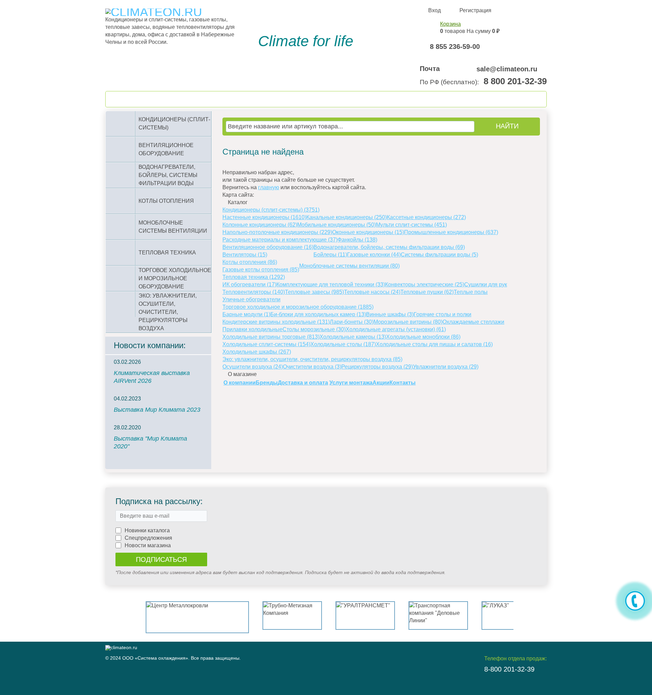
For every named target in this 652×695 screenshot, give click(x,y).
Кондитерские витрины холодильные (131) (276, 322)
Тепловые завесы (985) (314, 292)
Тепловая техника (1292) (253, 277)
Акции (381, 383)
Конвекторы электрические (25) (424, 284)
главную (268, 187)
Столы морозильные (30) (314, 329)
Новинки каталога (147, 530)
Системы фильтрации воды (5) (439, 254)
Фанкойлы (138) (357, 240)
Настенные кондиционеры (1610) (264, 217)
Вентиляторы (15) (244, 254)
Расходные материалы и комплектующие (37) (280, 240)
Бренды (267, 383)
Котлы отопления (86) (249, 262)
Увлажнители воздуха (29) (445, 367)
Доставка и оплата (303, 383)
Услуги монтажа (351, 383)
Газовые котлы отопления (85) (260, 269)
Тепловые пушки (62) (427, 292)
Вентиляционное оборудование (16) (267, 247)
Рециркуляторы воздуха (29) (377, 367)
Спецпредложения (148, 538)
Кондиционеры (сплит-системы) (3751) (271, 210)
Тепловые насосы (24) (372, 292)
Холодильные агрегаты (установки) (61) (396, 329)
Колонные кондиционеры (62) (259, 225)
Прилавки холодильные (252, 329)
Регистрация (475, 10)
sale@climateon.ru (506, 69)
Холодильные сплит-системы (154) (266, 344)
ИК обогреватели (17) (249, 284)
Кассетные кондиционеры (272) (426, 217)
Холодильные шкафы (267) (256, 352)
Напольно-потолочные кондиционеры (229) (277, 232)
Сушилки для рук (485, 284)
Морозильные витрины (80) (408, 322)
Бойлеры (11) (330, 254)
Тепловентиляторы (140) (253, 292)
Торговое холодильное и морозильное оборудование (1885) (298, 307)
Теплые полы (471, 292)
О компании (239, 383)
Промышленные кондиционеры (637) (451, 232)
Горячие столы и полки (442, 314)
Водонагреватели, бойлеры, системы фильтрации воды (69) (389, 247)
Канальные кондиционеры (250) (346, 217)
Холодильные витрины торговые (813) (271, 337)
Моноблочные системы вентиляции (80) (349, 266)
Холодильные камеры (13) (353, 337)
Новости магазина (148, 545)
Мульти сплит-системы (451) (411, 225)
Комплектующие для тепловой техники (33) (330, 284)
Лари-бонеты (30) (352, 322)
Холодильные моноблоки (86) (423, 337)
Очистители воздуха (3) (312, 367)
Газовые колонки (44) (374, 254)
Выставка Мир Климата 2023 (157, 409)
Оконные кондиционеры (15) (368, 232)
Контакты (403, 383)
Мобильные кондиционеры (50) (336, 225)
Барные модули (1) (246, 314)
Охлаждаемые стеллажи (473, 322)
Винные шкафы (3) (390, 314)
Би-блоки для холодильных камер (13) (318, 314)
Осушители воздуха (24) (252, 367)
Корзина (450, 24)
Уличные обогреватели (251, 299)
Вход (434, 10)
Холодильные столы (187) (343, 344)
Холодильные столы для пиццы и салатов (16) (434, 344)
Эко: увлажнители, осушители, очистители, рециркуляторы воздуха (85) (312, 359)
